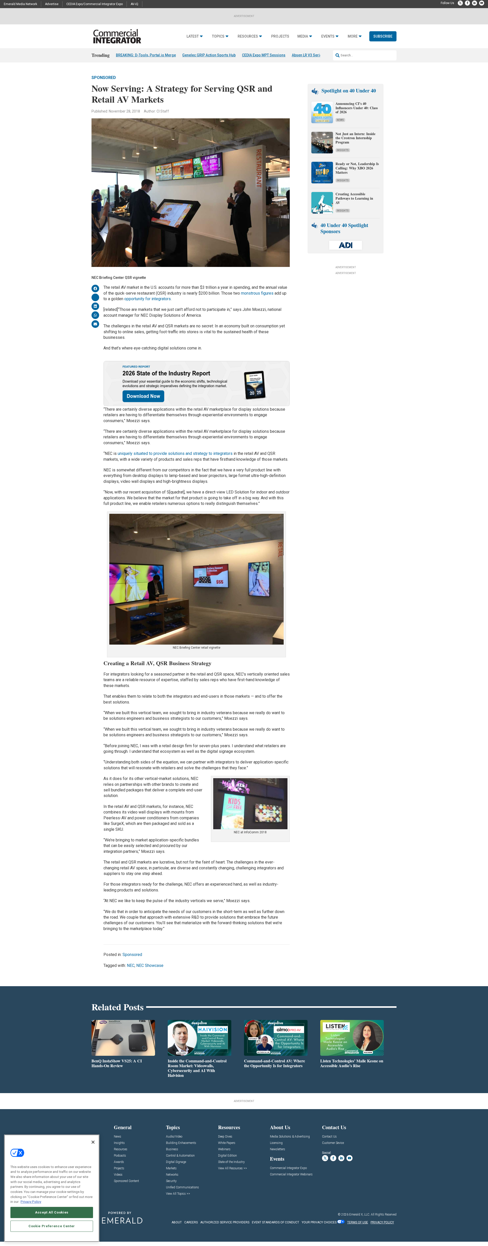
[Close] (93, 1142)
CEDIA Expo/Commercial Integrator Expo (94, 4)
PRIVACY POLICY (382, 1222)
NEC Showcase (149, 965)
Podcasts (120, 1155)
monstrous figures (257, 293)
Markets (171, 1168)
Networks (172, 1174)
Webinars (224, 1149)
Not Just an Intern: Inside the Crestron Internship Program (355, 138)
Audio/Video (174, 1136)
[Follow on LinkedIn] (474, 3)
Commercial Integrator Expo (288, 1168)
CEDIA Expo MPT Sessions (263, 55)
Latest (193, 36)
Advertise (51, 4)
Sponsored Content (126, 1181)
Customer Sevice (333, 1143)
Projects (280, 36)
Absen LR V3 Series (308, 55)
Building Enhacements (181, 1143)
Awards (119, 1162)
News (340, 120)
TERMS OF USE (357, 1222)
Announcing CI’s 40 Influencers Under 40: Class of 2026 (357, 108)
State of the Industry (231, 1162)
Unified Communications (182, 1187)
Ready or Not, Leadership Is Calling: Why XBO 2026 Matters (357, 168)
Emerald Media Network (20, 4)
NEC (130, 965)
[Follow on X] (460, 3)
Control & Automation (180, 1155)
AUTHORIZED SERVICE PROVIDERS (224, 1222)
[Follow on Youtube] (481, 3)
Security (171, 1181)
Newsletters (277, 1149)
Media (302, 36)
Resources (248, 36)
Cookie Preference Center (51, 1226)
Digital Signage (176, 1162)
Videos (118, 1174)
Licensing (276, 1143)
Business (172, 1149)
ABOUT (177, 1222)
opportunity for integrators (147, 298)
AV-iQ (134, 4)
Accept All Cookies (51, 1212)
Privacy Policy (31, 1202)
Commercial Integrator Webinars (291, 1174)
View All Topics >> (178, 1193)
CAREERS (191, 1222)
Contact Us (329, 1136)
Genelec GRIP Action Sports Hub (209, 55)
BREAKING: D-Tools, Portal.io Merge (146, 55)
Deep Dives (225, 1136)
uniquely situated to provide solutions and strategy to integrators (175, 453)
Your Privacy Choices (319, 1222)
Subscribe (382, 36)
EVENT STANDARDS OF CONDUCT (275, 1222)
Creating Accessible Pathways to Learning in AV (354, 198)
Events (327, 36)
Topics (218, 36)
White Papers (226, 1143)
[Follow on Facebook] (467, 3)
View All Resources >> (232, 1168)
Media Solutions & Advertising (290, 1136)
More (353, 36)
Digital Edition (227, 1155)
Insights (343, 150)
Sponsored (104, 77)
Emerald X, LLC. (359, 1214)
